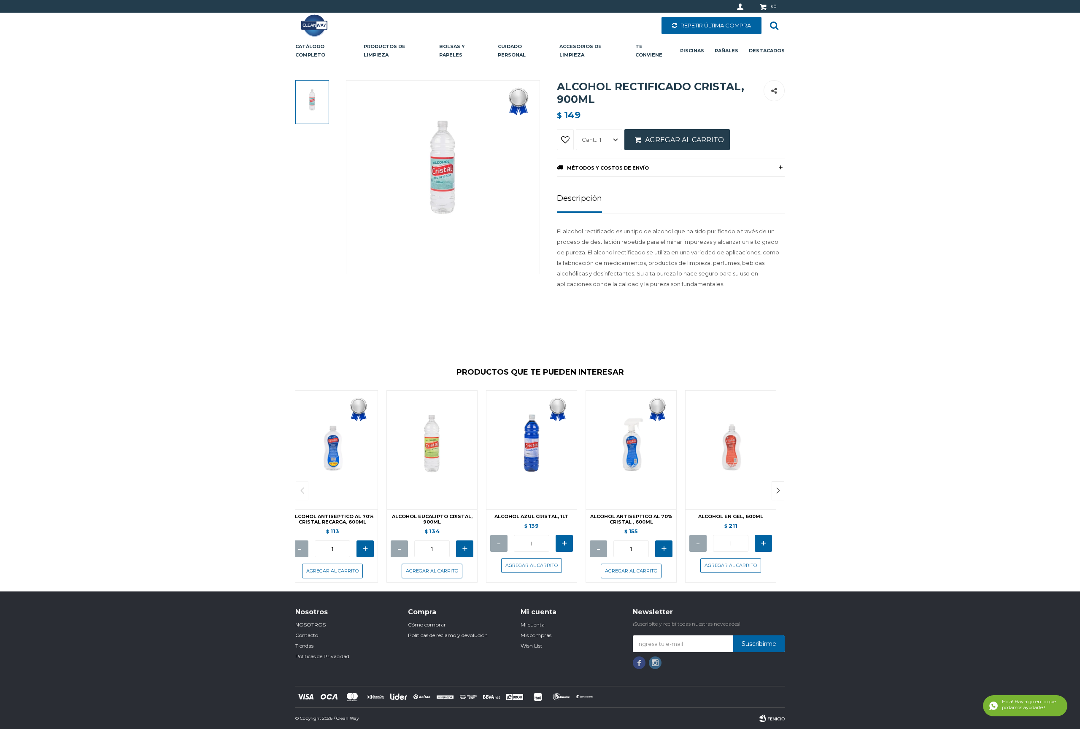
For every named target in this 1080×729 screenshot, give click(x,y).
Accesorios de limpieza (580, 50)
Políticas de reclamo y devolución (448, 635)
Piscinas (692, 51)
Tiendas (304, 646)
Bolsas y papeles (452, 50)
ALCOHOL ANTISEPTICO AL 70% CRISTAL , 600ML (631, 519)
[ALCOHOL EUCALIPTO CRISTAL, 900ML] (432, 449)
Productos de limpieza (384, 50)
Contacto (306, 635)
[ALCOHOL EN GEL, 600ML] (730, 449)
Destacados (767, 51)
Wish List (532, 646)
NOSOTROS (310, 624)
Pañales (726, 51)
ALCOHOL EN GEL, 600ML (730, 516)
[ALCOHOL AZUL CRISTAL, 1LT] (531, 449)
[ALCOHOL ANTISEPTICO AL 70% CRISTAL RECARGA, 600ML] (332, 449)
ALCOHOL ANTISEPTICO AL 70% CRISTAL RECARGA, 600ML (333, 519)
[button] (778, 490)
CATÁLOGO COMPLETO (310, 50)
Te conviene (648, 50)
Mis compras (536, 635)
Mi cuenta (533, 624)
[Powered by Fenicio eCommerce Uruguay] (772, 718)
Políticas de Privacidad (322, 656)
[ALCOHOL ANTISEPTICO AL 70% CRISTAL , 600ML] (631, 449)
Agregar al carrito (684, 140)
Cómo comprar (427, 624)
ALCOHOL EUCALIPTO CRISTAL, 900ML (432, 519)
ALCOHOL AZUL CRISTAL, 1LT (531, 516)
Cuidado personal (512, 50)
